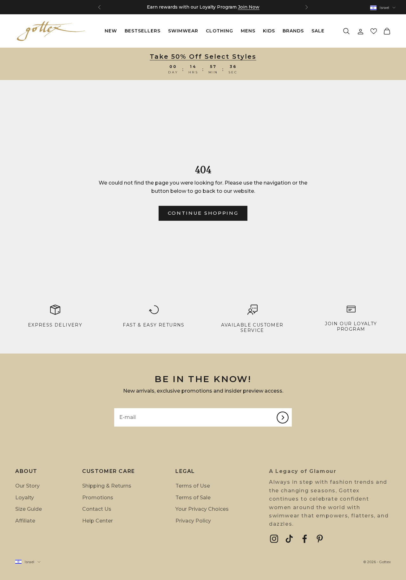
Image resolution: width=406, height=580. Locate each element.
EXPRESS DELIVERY (55, 325)
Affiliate (25, 521)
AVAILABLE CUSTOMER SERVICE (252, 327)
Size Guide (28, 509)
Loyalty (24, 498)
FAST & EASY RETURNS (154, 325)
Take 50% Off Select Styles (203, 56)
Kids (269, 31)
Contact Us (96, 509)
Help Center (97, 521)
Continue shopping (203, 213)
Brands (293, 31)
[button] (373, 31)
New (111, 31)
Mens (248, 31)
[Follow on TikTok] (289, 539)
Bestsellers (142, 31)
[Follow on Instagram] (274, 539)
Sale (317, 31)
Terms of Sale (193, 498)
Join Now (248, 7)
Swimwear (183, 31)
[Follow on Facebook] (304, 539)
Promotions (97, 498)
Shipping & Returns (106, 486)
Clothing (219, 31)
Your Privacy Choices (202, 509)
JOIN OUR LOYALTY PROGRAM (351, 326)
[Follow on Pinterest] (320, 539)
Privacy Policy (193, 521)
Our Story (27, 486)
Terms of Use (192, 486)
